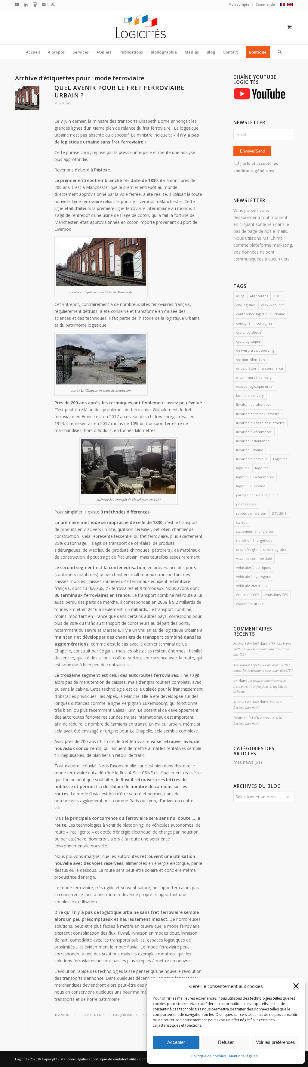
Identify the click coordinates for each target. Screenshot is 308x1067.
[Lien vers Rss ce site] (52, 4)
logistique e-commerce (255, 477)
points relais (246, 504)
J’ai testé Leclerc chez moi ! (257, 704)
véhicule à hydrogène (253, 576)
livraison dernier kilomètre (258, 414)
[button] (296, 986)
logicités (242, 468)
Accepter (176, 1042)
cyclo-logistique (248, 332)
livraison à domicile (251, 459)
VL (235, 680)
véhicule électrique (252, 585)
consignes (264, 323)
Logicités (280, 459)
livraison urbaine (249, 450)
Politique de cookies (208, 1056)
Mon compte (239, 4)
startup (242, 522)
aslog (240, 296)
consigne (243, 323)
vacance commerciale (254, 558)
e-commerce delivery (254, 377)
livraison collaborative (254, 404)
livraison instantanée (253, 441)
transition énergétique (254, 540)
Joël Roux (240, 664)
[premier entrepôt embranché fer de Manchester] (27, 98)
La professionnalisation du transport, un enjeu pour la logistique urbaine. (260, 686)
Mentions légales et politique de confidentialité (98, 1059)
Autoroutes (259, 296)
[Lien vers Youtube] (16, 4)
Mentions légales (243, 1056)
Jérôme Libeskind (135, 1015)
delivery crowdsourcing (255, 350)
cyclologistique (248, 341)
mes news (63, 103)
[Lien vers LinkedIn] (25, 4)
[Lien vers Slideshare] (34, 4)
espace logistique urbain (256, 386)
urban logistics (274, 549)
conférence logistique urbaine (260, 314)
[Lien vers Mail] (43, 4)
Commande (265, 4)
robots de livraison (251, 513)
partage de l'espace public (257, 495)
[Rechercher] (278, 52)
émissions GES (276, 594)
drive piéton (246, 368)
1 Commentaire (92, 1015)
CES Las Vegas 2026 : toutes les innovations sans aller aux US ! (262, 649)
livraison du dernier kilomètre (260, 423)
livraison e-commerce (254, 432)
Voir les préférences (275, 1042)
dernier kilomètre (250, 359)
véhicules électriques (253, 567)
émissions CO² (247, 594)
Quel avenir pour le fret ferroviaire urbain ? (119, 91)
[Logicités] (154, 26)
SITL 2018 (279, 513)
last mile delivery (250, 395)
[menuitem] (239, 4)
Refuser (226, 1042)
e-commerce (272, 368)
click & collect (272, 305)
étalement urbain (250, 603)
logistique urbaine (250, 486)
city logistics (245, 305)
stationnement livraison (255, 531)
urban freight (246, 549)
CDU (277, 296)
